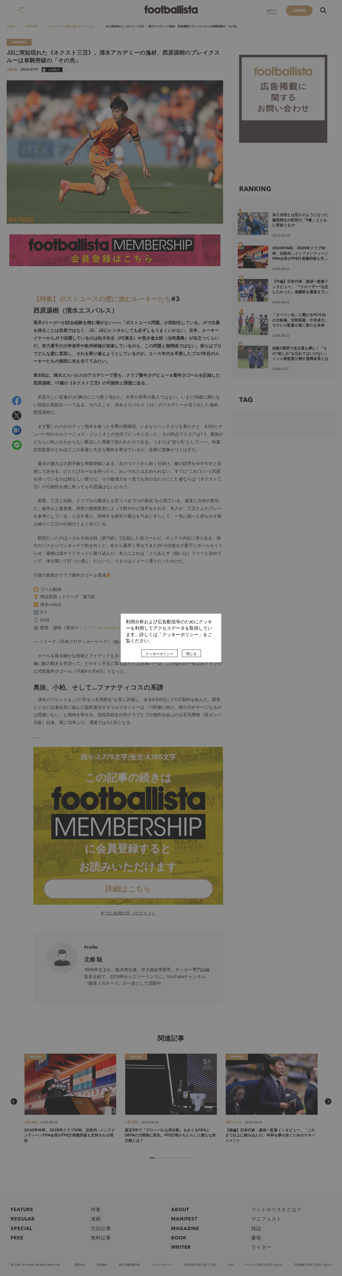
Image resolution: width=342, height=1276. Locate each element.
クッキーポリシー (159, 654)
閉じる (191, 654)
